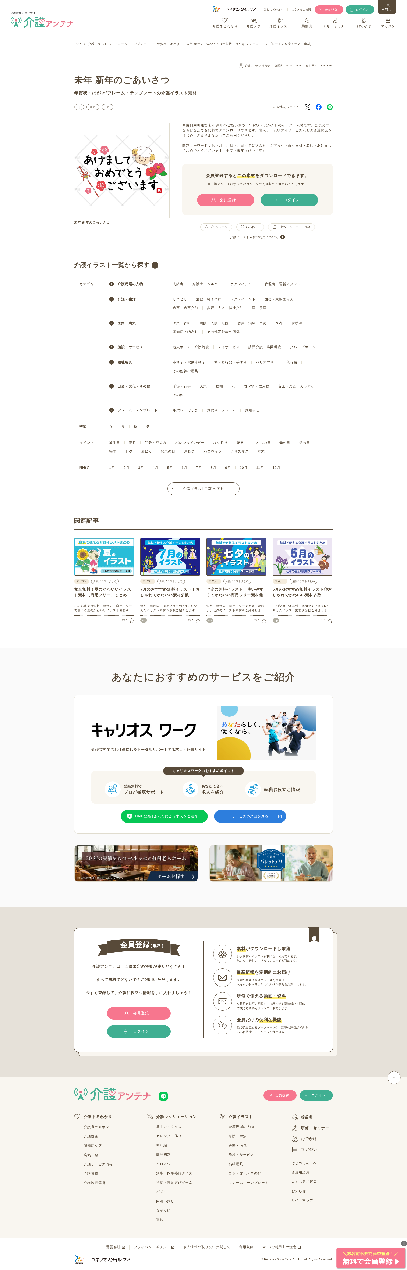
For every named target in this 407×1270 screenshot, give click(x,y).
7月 (199, 467)
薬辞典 (307, 1117)
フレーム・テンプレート (132, 93)
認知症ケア (93, 1145)
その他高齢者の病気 (223, 332)
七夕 (128, 451)
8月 (213, 467)
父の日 (304, 442)
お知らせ (252, 410)
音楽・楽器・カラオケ (296, 386)
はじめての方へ (273, 9)
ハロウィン (213, 451)
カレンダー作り (169, 1136)
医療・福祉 (182, 323)
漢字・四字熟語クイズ (174, 1173)
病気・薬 (91, 1155)
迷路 (159, 1220)
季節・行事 (182, 386)
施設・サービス (130, 347)
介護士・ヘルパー (207, 284)
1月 (107, 107)
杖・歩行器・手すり (230, 362)
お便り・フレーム (221, 410)
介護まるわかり (98, 1117)
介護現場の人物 (130, 284)
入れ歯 (291, 362)
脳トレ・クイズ (169, 1126)
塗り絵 (161, 1145)
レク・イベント (243, 299)
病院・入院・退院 (214, 323)
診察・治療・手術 (252, 323)
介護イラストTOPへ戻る (203, 488)
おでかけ (309, 1139)
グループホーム (302, 347)
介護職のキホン (96, 1127)
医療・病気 (127, 323)
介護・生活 (127, 299)
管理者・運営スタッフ (283, 284)
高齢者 (178, 284)
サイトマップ (302, 1200)
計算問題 (163, 1154)
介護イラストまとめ (104, 581)
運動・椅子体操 (209, 299)
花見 (240, 442)
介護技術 (91, 1136)
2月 (126, 467)
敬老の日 (168, 451)
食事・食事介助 (185, 308)
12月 (277, 467)
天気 (203, 386)
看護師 (296, 323)
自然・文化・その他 (134, 386)
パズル (161, 1192)
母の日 (284, 442)
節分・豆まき (156, 442)
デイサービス (229, 347)
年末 (261, 451)
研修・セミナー (315, 1128)
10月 (244, 467)
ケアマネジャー (243, 284)
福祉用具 (125, 362)
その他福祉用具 (185, 371)
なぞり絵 (163, 1210)
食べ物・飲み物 (256, 386)
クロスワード (167, 1164)
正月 (93, 107)
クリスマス (240, 451)
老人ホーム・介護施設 (191, 347)
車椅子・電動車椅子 (189, 362)
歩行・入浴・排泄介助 (225, 308)
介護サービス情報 (98, 1164)
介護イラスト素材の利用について (254, 237)
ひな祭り (220, 442)
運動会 (189, 451)
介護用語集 (300, 1172)
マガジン (309, 1149)
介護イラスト (241, 1117)
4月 (155, 467)
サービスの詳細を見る (250, 816)
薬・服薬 (259, 308)
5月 (170, 467)
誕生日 (114, 442)
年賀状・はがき (90, 93)
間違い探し (165, 1201)
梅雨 (112, 451)
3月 (141, 467)
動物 (219, 386)
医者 (279, 323)
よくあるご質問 (301, 9)
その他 (178, 395)
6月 (184, 467)
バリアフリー (267, 362)
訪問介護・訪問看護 (264, 347)
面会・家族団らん (279, 299)
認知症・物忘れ (185, 332)
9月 (228, 467)
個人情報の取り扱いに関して (207, 1247)
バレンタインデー (190, 442)
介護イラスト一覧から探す (112, 265)
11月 (260, 467)
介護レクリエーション (176, 1117)
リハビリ (180, 299)
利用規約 (246, 1247)
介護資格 (91, 1173)
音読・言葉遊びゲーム (174, 1182)
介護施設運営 (95, 1183)
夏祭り (146, 451)
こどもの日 (261, 442)
